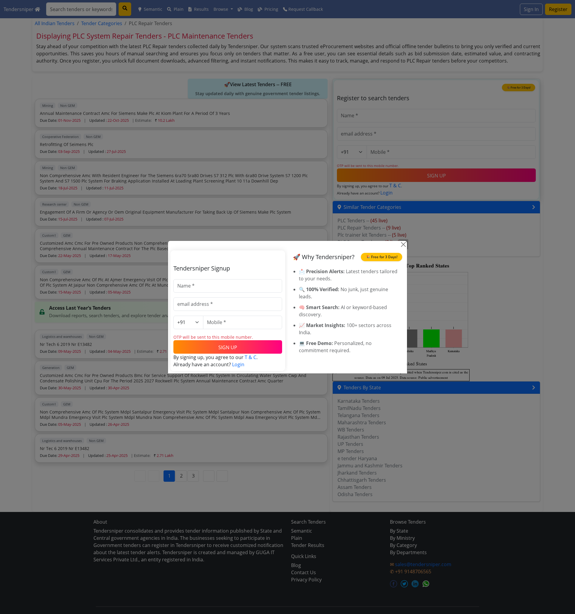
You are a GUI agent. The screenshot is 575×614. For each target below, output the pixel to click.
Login (238, 364)
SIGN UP (227, 347)
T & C (250, 357)
